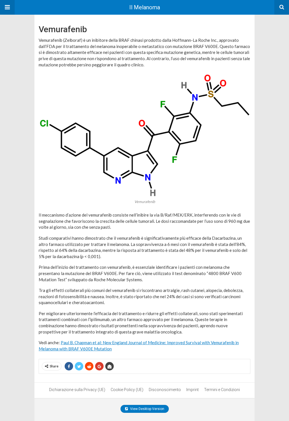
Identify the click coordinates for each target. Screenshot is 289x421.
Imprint (192, 389)
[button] (7, 7)
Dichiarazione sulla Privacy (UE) (77, 389)
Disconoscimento (165, 389)
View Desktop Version (146, 409)
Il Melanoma (144, 7)
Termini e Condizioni (222, 389)
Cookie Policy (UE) (127, 389)
